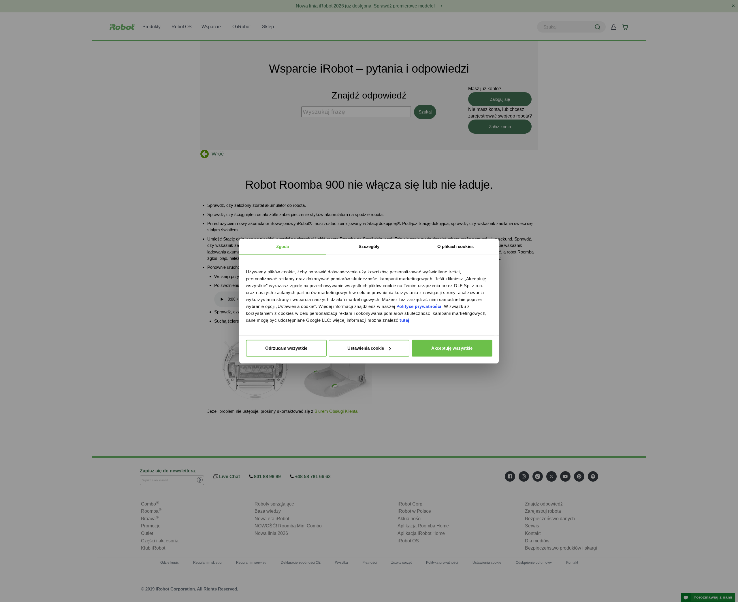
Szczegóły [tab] (369, 246)
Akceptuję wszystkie (451, 348)
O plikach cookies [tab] (455, 246)
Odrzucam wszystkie (286, 348)
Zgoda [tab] (282, 246)
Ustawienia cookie (365, 348)
